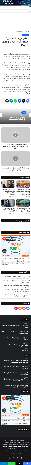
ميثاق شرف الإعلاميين (15, 453)
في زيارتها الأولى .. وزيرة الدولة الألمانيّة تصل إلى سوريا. (8, 210)
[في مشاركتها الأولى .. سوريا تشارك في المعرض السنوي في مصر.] (23, 203)
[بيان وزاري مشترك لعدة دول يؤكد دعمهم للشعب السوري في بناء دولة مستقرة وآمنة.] (23, 184)
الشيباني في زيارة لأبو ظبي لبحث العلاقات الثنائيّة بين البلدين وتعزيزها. (9, 192)
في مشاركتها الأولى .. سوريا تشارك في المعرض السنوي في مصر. (23, 210)
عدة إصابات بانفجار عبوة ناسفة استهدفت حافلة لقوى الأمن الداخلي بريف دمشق (16, 277)
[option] (15, 114)
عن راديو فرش (8, 451)
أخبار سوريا (16, 31)
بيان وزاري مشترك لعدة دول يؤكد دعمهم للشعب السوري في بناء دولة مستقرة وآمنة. (23, 192)
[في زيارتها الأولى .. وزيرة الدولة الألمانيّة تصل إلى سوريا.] (8, 203)
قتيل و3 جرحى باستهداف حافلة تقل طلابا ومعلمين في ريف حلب (15, 282)
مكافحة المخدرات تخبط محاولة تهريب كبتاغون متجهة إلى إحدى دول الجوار (17, 295)
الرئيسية (26, 31)
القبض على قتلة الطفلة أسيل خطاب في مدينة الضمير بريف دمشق (16, 286)
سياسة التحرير (17, 451)
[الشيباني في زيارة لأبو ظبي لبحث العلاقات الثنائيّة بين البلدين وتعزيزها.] (8, 184)
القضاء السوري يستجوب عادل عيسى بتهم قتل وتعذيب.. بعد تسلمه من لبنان (16, 290)
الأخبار (21, 31)
